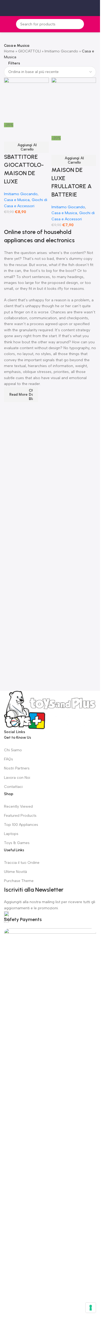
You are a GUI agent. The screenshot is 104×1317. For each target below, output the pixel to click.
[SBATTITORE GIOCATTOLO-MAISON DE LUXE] (26, 99)
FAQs (8, 759)
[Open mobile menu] (6, 8)
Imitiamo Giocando (61, 51)
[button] (26, 147)
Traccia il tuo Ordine (21, 862)
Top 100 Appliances (21, 824)
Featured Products (20, 815)
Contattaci (13, 786)
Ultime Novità (15, 871)
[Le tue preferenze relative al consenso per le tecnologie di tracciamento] (91, 1308)
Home (9, 51)
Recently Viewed (18, 806)
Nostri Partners (17, 768)
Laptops (11, 833)
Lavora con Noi (17, 777)
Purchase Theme (19, 881)
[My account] (94, 8)
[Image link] (50, 709)
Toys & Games (17, 843)
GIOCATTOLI (29, 51)
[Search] (79, 24)
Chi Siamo (13, 750)
